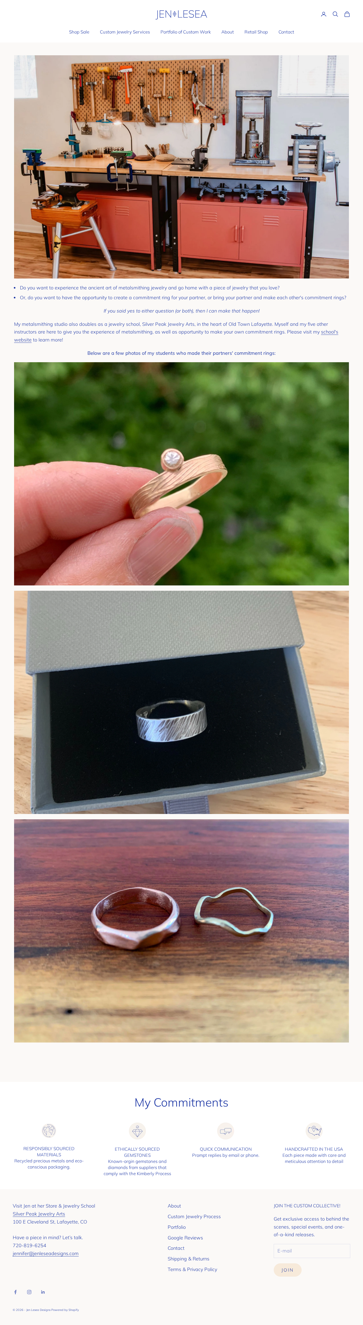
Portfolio (177, 1227)
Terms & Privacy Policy (192, 1269)
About (227, 32)
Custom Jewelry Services (125, 32)
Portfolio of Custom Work (186, 32)
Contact (286, 32)
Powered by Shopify (65, 1310)
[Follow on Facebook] (15, 1292)
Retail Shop (256, 32)
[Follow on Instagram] (29, 1292)
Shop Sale (79, 32)
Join (287, 1270)
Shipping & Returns (188, 1259)
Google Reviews (185, 1238)
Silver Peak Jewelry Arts (39, 1214)
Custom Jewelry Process (194, 1216)
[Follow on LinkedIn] (43, 1292)
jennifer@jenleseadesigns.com (46, 1253)
